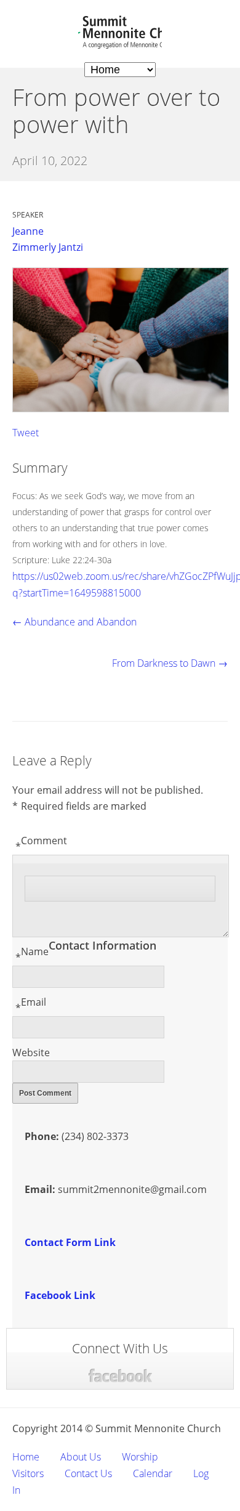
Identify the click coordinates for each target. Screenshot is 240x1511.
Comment (41, 843)
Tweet (25, 432)
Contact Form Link (70, 1242)
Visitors (28, 1473)
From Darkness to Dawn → (170, 663)
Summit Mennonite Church (120, 32)
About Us (80, 1457)
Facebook (120, 1376)
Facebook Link (60, 1295)
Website (31, 1052)
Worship (140, 1457)
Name (32, 954)
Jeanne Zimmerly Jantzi (47, 239)
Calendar (152, 1473)
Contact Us (88, 1473)
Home (25, 1457)
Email (30, 1005)
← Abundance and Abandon (74, 622)
